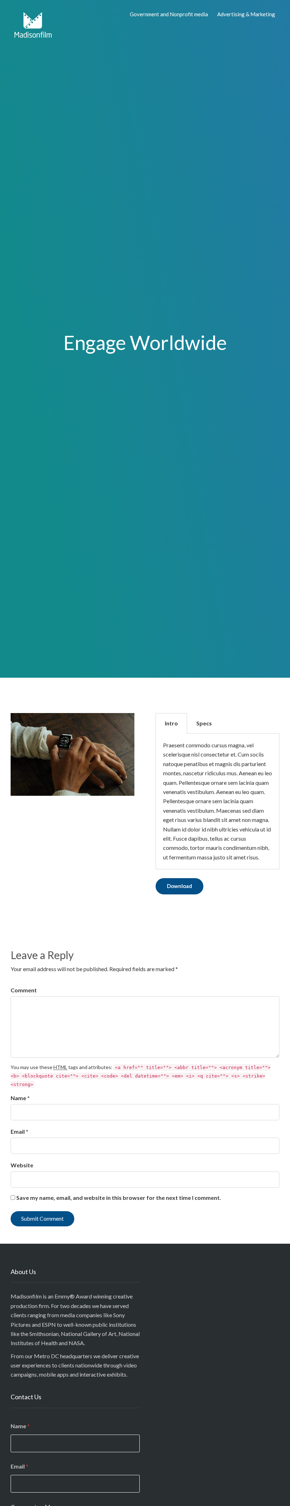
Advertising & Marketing (246, 14)
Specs (204, 723)
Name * (20, 1098)
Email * (19, 1131)
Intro (171, 723)
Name (20, 1426)
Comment (24, 990)
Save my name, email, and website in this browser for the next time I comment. (118, 1197)
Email (19, 1466)
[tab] (171, 723)
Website (22, 1165)
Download (179, 886)
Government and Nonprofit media (169, 14)
